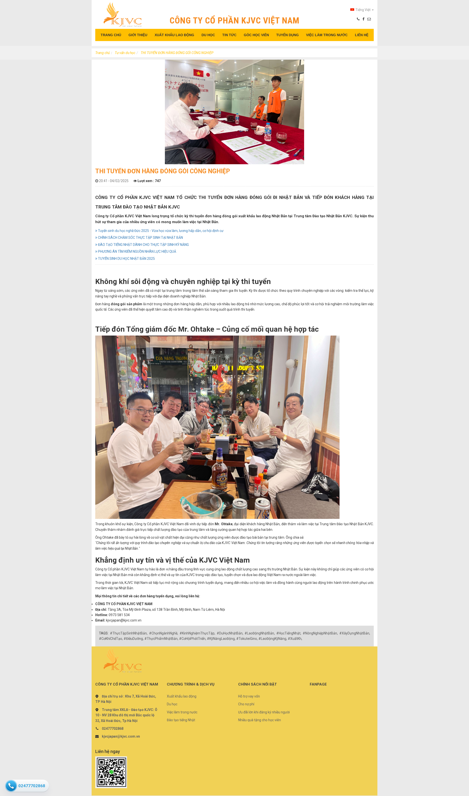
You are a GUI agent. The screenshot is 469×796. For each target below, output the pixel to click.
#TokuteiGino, (247, 639)
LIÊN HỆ (361, 35)
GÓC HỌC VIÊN (256, 35)
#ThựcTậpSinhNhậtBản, (129, 633)
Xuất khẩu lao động (181, 696)
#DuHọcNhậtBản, (230, 633)
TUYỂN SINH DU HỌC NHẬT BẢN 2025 (126, 259)
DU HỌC (208, 35)
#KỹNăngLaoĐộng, (221, 639)
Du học (172, 704)
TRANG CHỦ (111, 35)
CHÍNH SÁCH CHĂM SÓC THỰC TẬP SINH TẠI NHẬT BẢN (140, 238)
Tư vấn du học (125, 53)
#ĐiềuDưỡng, (134, 639)
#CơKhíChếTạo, (111, 639)
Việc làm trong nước (182, 712)
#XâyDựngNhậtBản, (354, 633)
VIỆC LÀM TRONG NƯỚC (327, 35)
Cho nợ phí (246, 704)
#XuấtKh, (295, 639)
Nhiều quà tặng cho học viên (259, 720)
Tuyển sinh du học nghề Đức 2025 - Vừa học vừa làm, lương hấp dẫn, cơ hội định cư (160, 231)
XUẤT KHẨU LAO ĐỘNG (174, 35)
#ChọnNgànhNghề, (163, 633)
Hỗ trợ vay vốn (249, 696)
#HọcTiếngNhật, (288, 633)
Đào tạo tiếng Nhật (181, 720)
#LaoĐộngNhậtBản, (260, 633)
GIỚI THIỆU (137, 35)
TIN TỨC (229, 35)
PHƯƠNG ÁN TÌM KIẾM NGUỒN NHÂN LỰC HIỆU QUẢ (136, 251)
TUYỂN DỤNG (287, 35)
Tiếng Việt (363, 10)
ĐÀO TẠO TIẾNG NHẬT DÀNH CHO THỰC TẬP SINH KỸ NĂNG (143, 245)
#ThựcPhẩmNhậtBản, (161, 639)
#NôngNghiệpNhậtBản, (320, 633)
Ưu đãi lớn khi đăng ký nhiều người (264, 712)
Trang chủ (102, 53)
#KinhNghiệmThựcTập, (197, 633)
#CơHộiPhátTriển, (192, 639)
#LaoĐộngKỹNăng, (272, 639)
